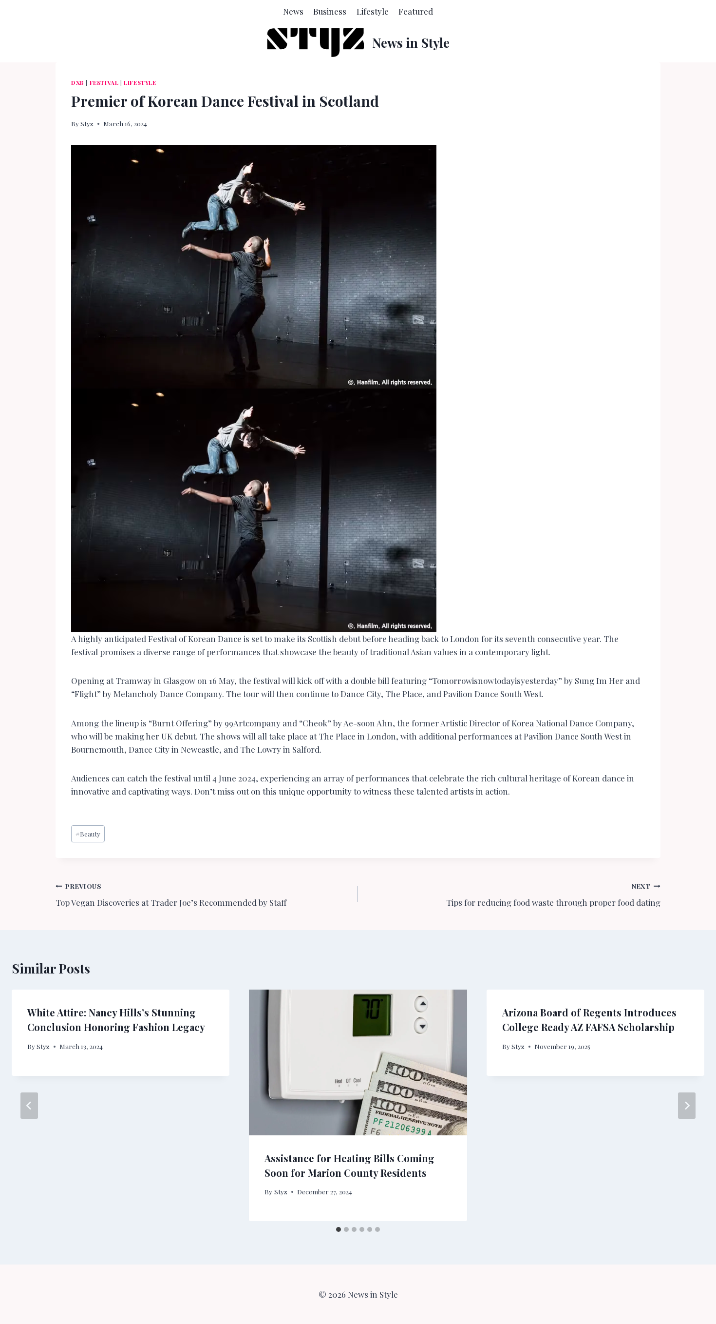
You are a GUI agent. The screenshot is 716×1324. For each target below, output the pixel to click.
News (293, 11)
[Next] (687, 1105)
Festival (104, 82)
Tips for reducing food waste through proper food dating (553, 894)
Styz (87, 123)
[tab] (338, 1229)
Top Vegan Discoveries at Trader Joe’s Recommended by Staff (171, 894)
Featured (415, 11)
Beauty (87, 833)
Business (329, 11)
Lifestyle (373, 11)
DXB (77, 82)
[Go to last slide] (29, 1105)
